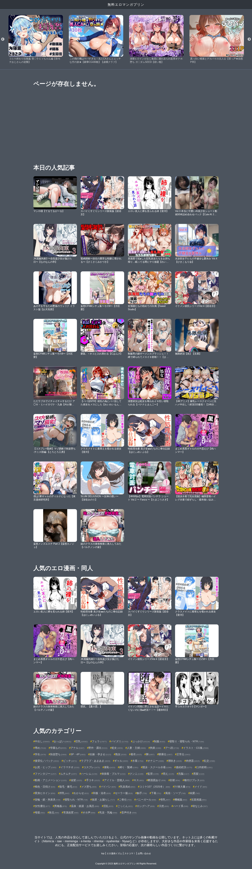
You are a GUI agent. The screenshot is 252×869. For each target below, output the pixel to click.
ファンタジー (45, 773)
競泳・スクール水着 (157, 767)
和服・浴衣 (102, 793)
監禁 (153, 773)
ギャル (121, 760)
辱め (40, 747)
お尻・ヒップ (45, 767)
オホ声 (89, 812)
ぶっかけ (141, 741)
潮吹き (175, 760)
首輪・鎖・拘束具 (47, 799)
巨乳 (81, 741)
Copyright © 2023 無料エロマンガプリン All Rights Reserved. (126, 863)
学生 (40, 754)
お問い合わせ (144, 853)
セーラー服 (124, 793)
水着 (137, 760)
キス (139, 780)
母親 (40, 812)
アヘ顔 (172, 747)
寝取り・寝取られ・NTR (186, 741)
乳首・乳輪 (108, 812)
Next (249, 39)
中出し (42, 741)
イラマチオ (70, 767)
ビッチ (70, 760)
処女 (117, 747)
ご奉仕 (125, 799)
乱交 (209, 760)
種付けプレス (194, 780)
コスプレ (92, 767)
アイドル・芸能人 (117, 780)
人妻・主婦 (136, 747)
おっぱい (62, 741)
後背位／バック (47, 760)
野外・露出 (98, 747)
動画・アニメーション (51, 780)
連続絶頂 (184, 767)
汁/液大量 (182, 786)
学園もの (58, 747)
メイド (200, 786)
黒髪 (198, 773)
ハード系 (180, 806)
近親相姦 (198, 799)
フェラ (99, 741)
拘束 (155, 747)
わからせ (81, 793)
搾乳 (64, 793)
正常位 (183, 754)
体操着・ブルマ (113, 773)
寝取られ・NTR (76, 799)
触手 (142, 793)
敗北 (54, 812)
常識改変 (70, 812)
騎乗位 (165, 754)
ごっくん (125, 806)
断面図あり (157, 780)
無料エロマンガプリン (126, 4)
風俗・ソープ (175, 793)
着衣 (136, 754)
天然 (164, 806)
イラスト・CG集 (195, 747)
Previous (3, 39)
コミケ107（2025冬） (154, 786)
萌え (168, 773)
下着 (156, 793)
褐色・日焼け (45, 786)
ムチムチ (69, 773)
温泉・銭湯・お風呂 (85, 806)
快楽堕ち (58, 754)
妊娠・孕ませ (100, 754)
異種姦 (60, 806)
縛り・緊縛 (128, 767)
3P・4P (78, 754)
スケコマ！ (129, 853)
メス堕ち (88, 786)
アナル (77, 747)
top (102, 853)
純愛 (195, 793)
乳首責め (127, 786)
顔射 (175, 780)
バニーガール (146, 799)
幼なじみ (200, 806)
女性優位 (42, 806)
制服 (159, 741)
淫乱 (108, 806)
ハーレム (89, 773)
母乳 (165, 799)
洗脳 (183, 773)
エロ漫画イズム (114, 853)
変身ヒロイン (45, 793)
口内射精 (204, 767)
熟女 (120, 754)
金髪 (76, 780)
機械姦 (181, 799)
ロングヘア (146, 806)
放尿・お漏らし (103, 799)
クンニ (136, 773)
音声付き (129, 812)
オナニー (156, 760)
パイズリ (119, 741)
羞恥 (109, 767)
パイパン (108, 786)
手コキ (93, 780)
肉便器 (193, 760)
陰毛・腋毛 (68, 786)
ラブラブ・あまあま (95, 760)
